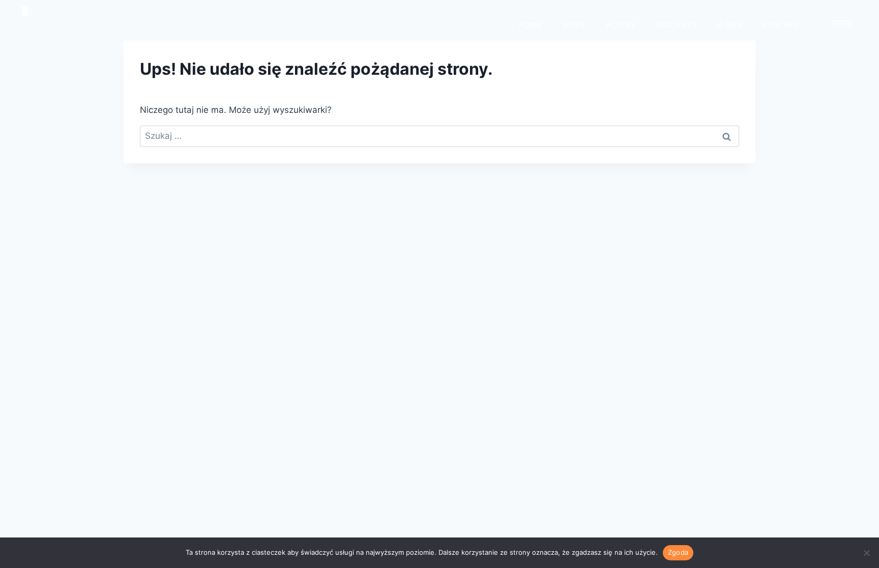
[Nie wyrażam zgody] (866, 553)
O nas (730, 25)
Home (530, 25)
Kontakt (781, 25)
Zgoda (678, 552)
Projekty (676, 25)
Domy (574, 25)
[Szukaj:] (439, 136)
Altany (621, 25)
